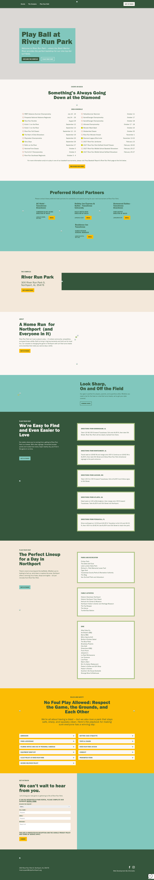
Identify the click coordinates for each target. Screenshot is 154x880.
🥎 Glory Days (49, 142)
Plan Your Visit (44, 4)
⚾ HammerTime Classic (49, 149)
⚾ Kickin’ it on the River (49, 124)
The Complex (32, 4)
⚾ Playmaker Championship (49, 138)
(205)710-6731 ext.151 (79, 237)
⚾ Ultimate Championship (108, 124)
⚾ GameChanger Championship (108, 117)
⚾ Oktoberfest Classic (108, 131)
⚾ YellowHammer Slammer (108, 114)
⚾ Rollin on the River (49, 145)
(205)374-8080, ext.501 (40, 217)
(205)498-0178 (117, 217)
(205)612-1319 (79, 217)
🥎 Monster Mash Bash (108, 128)
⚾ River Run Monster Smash (108, 135)
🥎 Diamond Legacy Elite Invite (108, 138)
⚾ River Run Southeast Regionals (49, 155)
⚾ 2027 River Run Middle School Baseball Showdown (108, 149)
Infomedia (131, 871)
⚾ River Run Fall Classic (49, 131)
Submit (23, 839)
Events (23, 4)
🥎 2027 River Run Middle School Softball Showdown (108, 152)
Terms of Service (29, 834)
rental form (31, 801)
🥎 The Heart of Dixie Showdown (49, 135)
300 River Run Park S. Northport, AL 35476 (34, 868)
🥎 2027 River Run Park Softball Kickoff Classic (108, 145)
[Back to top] (150, 876)
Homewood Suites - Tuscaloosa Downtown (122, 205)
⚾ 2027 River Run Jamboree (108, 142)
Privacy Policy (65, 833)
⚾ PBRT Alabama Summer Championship (49, 114)
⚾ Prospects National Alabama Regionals (49, 117)
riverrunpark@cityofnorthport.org (30, 870)
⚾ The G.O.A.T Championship (49, 152)
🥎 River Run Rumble (49, 121)
